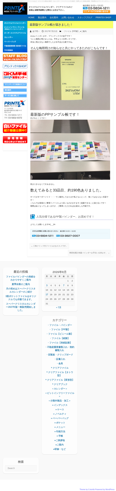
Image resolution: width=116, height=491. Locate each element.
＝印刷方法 (59, 431)
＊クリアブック (60, 384)
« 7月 (58, 307)
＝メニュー (59, 427)
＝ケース (59, 409)
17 (47, 294)
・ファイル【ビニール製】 (59, 333)
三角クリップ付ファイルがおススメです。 (49, 246)
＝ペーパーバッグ (59, 418)
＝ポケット (59, 422)
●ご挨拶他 (59, 440)
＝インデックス (60, 405)
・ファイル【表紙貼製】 (59, 342)
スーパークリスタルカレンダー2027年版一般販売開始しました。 (21, 306)
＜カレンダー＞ (60, 388)
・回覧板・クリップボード (59, 354)
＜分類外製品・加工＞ (59, 400)
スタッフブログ (84, 17)
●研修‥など (59, 449)
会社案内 (54, 17)
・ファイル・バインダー (59, 325)
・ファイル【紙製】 (59, 338)
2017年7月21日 (51, 31)
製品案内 (42, 17)
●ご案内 (83, 31)
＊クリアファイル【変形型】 (59, 379)
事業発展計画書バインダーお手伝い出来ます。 (89, 253)
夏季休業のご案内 (21, 284)
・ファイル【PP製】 (70, 31)
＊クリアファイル (59, 368)
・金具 (59, 363)
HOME (31, 17)
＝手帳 (59, 436)
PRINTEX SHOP (103, 17)
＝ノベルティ (59, 414)
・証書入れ (59, 359)
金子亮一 (36, 31)
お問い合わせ (67, 17)
